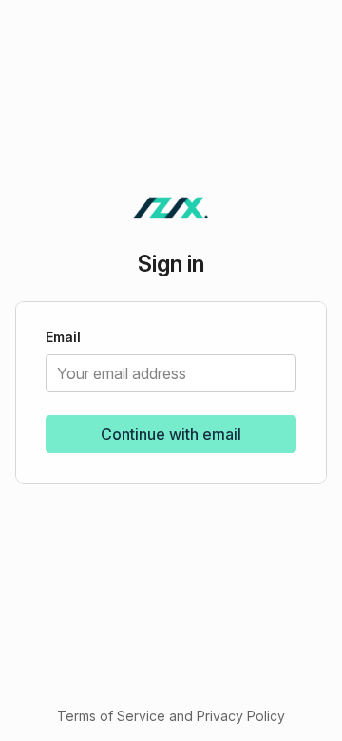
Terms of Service (111, 716)
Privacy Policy (241, 716)
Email (63, 338)
